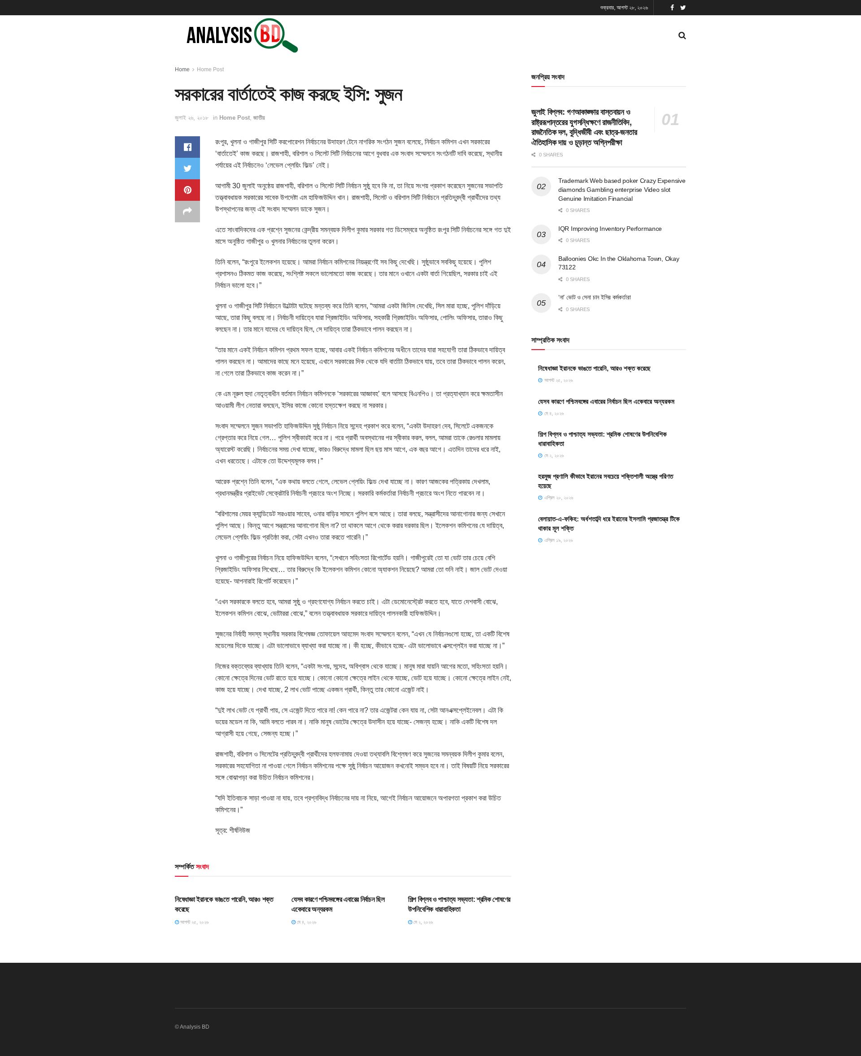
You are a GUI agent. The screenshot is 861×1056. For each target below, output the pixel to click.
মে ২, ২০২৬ (422, 922)
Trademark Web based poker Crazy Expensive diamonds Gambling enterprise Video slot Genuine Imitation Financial (622, 189)
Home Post (210, 69)
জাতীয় (259, 117)
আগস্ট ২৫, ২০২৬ (194, 922)
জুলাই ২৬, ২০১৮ (192, 117)
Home (182, 69)
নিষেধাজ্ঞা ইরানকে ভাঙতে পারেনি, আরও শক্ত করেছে (594, 368)
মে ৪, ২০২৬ (306, 922)
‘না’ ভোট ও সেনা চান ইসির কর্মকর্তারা (594, 297)
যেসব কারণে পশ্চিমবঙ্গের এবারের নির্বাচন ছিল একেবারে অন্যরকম (606, 401)
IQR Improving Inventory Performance (610, 228)
